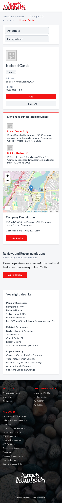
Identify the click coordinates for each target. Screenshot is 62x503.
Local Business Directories (14, 416)
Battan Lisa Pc (13, 341)
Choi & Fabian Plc (15, 338)
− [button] (7, 180)
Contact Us (7, 401)
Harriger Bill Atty (14, 306)
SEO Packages (8, 444)
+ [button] (7, 176)
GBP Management (10, 436)
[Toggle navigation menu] (57, 5)
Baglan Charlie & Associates (20, 330)
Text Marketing (9, 460)
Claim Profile (16, 238)
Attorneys (8, 20)
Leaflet (30, 211)
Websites (6, 424)
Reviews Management (12, 440)
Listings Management (11, 432)
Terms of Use (39, 497)
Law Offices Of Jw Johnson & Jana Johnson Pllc (30, 321)
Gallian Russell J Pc (16, 313)
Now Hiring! (7, 397)
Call (31, 96)
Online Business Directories (15, 420)
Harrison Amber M (15, 317)
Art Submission (40, 397)
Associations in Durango (18, 366)
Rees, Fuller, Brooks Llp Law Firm (22, 345)
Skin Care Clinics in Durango (20, 369)
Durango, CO (36, 16)
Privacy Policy (23, 497)
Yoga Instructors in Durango (21, 358)
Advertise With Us (42, 393)
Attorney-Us (13, 334)
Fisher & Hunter (14, 310)
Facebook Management (12, 456)
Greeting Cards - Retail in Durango (24, 355)
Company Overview (11, 393)
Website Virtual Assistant (13, 428)
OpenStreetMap (41, 211)
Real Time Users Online (12, 464)
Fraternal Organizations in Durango (24, 362)
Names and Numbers (13, 16)
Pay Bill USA (39, 401)
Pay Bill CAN (39, 405)
